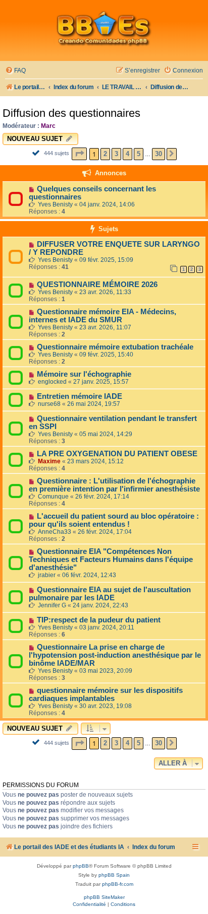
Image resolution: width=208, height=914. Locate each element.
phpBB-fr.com (117, 884)
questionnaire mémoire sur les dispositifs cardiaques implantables (106, 694)
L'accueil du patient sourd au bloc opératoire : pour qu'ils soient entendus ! (114, 520)
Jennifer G (52, 605)
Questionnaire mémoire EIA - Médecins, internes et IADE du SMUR (102, 316)
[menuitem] (15, 71)
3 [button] (116, 154)
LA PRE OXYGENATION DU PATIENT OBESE (117, 454)
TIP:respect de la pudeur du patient (99, 620)
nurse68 (49, 403)
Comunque (53, 496)
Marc (48, 125)
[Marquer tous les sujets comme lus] (37, 153)
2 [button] (105, 154)
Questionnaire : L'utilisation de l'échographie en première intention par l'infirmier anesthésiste (114, 485)
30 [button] (158, 154)
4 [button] (127, 154)
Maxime (49, 461)
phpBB (81, 866)
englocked (52, 381)
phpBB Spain (114, 875)
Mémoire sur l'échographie (84, 374)
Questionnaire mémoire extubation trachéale (115, 347)
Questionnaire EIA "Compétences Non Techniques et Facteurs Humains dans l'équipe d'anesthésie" (111, 559)
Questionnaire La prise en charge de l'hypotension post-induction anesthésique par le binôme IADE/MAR (115, 655)
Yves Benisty (55, 204)
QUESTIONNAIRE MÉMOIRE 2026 (97, 284)
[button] (79, 154)
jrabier (47, 575)
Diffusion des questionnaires (71, 113)
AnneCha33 (54, 531)
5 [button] (138, 154)
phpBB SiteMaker (104, 897)
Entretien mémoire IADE (79, 396)
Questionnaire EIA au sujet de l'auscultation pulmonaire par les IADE (110, 594)
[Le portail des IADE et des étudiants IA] (104, 28)
